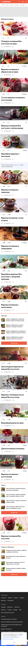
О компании (10, 600)
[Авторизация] (26, 1)
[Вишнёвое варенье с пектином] (14, 141)
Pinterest (3, 609)
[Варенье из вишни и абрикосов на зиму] (14, 57)
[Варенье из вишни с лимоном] (14, 177)
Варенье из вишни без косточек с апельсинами (12, 126)
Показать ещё (14, 343)
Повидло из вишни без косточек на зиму (11, 42)
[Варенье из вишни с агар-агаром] (14, 205)
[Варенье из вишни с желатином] (14, 292)
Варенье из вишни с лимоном (10, 190)
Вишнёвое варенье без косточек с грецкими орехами (11, 276)
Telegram (3, 607)
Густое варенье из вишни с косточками (13, 98)
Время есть (16, 165)
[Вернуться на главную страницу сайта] (6, 1)
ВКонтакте (10, 607)
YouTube (9, 609)
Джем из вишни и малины (12, 448)
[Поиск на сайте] (19, 1)
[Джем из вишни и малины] (14, 436)
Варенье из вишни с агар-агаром (12, 219)
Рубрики (10, 597)
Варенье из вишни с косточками (10, 475)
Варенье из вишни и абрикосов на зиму (10, 70)
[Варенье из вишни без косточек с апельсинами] (14, 113)
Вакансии (3, 600)
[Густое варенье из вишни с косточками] (14, 85)
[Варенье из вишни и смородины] (14, 234)
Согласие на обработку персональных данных (12, 631)
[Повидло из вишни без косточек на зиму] (14, 29)
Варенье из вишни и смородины (10, 247)
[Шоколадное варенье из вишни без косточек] (14, 354)
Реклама (16, 597)
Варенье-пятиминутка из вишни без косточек (12, 395)
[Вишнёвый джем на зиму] (14, 410)
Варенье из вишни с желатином (10, 306)
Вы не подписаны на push (7, 612)
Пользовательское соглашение (9, 619)
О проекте (3, 597)
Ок (14, 642)
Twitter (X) (17, 607)
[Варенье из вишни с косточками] (14, 462)
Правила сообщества (6, 629)
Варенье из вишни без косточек (11, 537)
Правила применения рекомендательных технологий (11, 625)
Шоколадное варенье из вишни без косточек (12, 367)
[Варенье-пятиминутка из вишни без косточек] (14, 382)
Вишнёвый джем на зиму (12, 423)
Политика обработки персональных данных (12, 622)
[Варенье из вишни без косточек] (14, 524)
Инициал (15, 609)
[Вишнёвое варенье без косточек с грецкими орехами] (14, 262)
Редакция (22, 597)
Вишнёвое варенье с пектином (10, 155)
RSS (20, 609)
